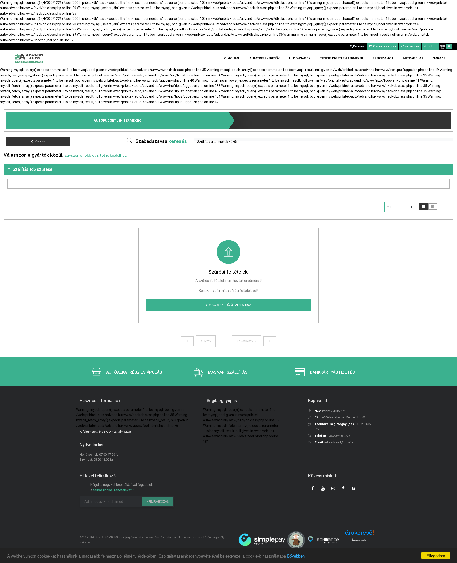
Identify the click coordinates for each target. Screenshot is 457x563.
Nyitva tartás (91, 444)
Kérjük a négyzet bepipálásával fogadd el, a (121, 487)
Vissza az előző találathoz (230, 305)
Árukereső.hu (359, 540)
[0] (442, 46)
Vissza (40, 141)
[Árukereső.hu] (359, 534)
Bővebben (296, 556)
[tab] (228, 169)
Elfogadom (435, 555)
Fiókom (432, 46)
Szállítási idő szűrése (32, 169)
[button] (323, 139)
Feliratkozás (158, 501)
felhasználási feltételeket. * (114, 490)
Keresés (358, 46)
